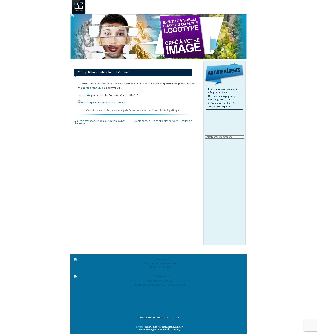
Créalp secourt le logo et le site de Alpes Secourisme (163, 122)
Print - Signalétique (169, 110)
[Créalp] (78, 12)
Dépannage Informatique (153, 317)
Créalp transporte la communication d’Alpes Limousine (99, 122)
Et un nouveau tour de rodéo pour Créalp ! (223, 90)
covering (86, 95)
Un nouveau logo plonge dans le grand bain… (222, 98)
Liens (176, 317)
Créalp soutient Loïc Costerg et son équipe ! (223, 105)
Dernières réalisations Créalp (144, 110)
